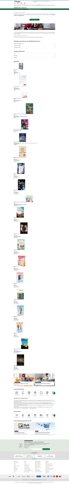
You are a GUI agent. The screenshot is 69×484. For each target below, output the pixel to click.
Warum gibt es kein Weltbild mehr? (18, 43)
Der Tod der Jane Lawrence (17, 233)
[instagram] (51, 476)
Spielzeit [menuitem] (38, 5)
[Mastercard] (13, 476)
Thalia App (46, 462)
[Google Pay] (24, 476)
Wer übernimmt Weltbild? (17, 45)
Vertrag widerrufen (34, 458)
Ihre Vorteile (47, 461)
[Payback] (38, 476)
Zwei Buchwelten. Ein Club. (24, 428)
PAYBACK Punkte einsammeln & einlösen (44, 428)
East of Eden (15, 299)
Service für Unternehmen (27, 469)
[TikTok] (57, 476)
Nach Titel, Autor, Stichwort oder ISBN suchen (38, 1)
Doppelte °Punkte (17, 415)
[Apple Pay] (28, 476)
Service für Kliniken (26, 471)
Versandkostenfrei (41, 415)
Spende (23, 415)
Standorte (15, 467)
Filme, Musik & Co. (17, 393)
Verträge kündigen (37, 469)
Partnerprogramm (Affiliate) (49, 469)
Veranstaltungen (47, 471)
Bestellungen (15, 55)
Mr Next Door (15, 173)
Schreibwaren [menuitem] (45, 5)
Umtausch (47, 415)
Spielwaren (41, 393)
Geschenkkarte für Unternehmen (49, 468)
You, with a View (16, 266)
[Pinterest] (54, 476)
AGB (14, 471)
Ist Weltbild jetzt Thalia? (17, 47)
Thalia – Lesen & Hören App (48, 463)
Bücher (23, 393)
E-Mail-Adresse (26, 447)
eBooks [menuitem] (30, 5)
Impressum (15, 470)
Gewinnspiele (29, 415)
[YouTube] (60, 476)
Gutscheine (15, 57)
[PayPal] (33, 476)
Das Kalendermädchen (16, 86)
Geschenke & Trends (35, 393)
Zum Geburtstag (35, 415)
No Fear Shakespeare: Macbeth (17, 348)
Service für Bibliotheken (27, 468)
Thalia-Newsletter (40, 405)
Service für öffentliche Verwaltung (28, 470)
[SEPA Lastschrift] (18, 476)
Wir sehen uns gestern (16, 157)
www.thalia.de (39, 400)
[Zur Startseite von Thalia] (17, 1)
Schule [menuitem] (22, 5)
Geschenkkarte (47, 467)
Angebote (53, 415)
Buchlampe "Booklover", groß (17, 98)
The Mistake (15, 316)
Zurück (14, 393)
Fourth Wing (15, 365)
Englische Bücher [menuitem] (18, 5)
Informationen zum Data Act (38, 471)
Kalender (29, 393)
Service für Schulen (26, 467)
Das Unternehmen (16, 462)
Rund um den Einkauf (37, 461)
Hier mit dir (15, 217)
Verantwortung (16, 468)
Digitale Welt (47, 470)
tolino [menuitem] (32, 5)
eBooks (47, 393)
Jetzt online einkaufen (34, 19)
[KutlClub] (44, 476)
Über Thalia (15, 461)
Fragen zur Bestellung (37, 462)
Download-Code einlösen (38, 467)
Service (25, 461)
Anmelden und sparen (46, 449)
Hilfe (25, 462)
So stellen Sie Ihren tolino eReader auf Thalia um (34, 9)
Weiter (54, 5)
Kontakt (25, 463)
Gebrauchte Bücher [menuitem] (26, 5)
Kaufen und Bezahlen (37, 463)
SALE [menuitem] (50, 5)
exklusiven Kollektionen (46, 403)
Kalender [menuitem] (48, 5)
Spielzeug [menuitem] (41, 5)
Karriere (15, 463)
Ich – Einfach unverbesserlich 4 (17, 129)
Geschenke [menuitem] (53, 5)
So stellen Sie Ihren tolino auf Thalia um (24, 379)
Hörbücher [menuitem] (34, 5)
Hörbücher (53, 393)
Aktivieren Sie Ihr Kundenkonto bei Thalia (44, 379)
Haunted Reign (15, 69)
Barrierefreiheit (16, 469)
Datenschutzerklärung (38, 470)
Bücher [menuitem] (15, 5)
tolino (14, 53)
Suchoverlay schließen (46, 1)
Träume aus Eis (15, 249)
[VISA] (9, 476)
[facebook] (48, 476)
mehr (14, 62)
